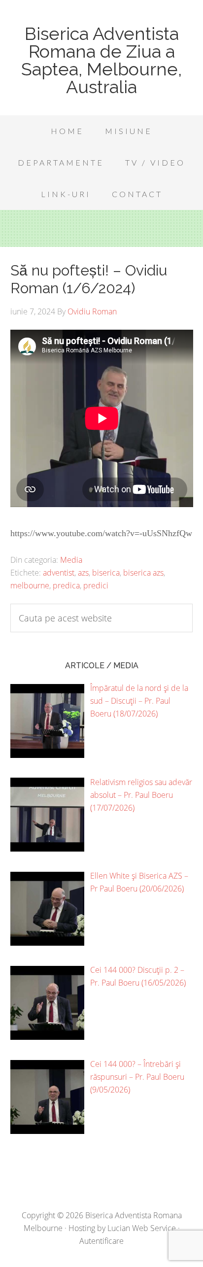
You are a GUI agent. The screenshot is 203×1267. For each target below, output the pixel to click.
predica (66, 585)
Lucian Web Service (141, 1228)
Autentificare (101, 1240)
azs (83, 572)
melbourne (29, 585)
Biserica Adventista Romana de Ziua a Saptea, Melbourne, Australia (101, 60)
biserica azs (143, 572)
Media (71, 559)
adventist (58, 572)
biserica (106, 572)
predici (95, 585)
